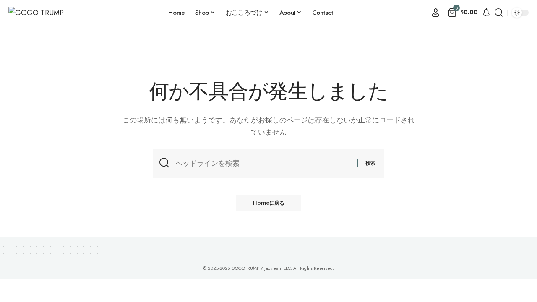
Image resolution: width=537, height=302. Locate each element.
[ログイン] (435, 12)
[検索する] (263, 163)
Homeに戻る (268, 203)
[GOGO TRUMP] (36, 13)
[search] (499, 12)
